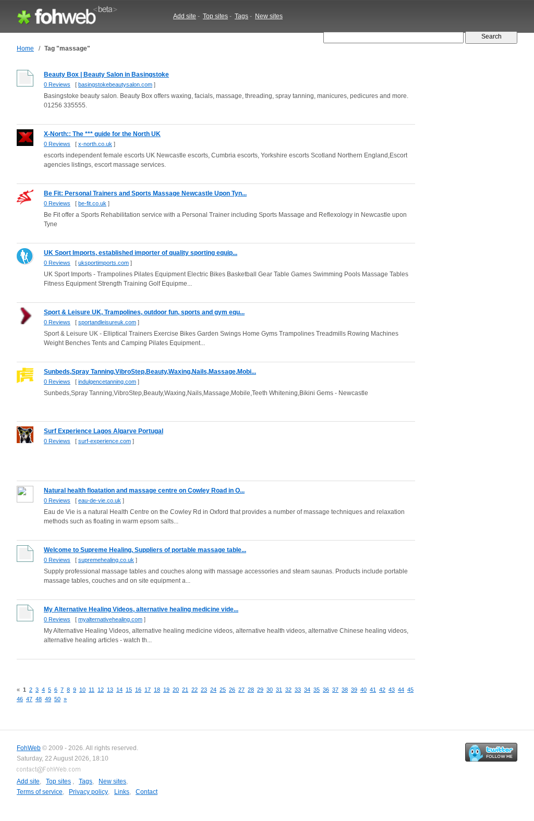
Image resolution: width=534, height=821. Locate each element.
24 (213, 690)
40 (363, 690)
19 (166, 690)
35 (316, 690)
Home (25, 48)
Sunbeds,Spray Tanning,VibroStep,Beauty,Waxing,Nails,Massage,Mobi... (150, 371)
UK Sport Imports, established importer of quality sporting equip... (140, 252)
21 (185, 690)
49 (48, 699)
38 (345, 690)
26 (232, 690)
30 (269, 690)
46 (20, 699)
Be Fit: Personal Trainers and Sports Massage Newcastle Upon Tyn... (145, 193)
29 (260, 690)
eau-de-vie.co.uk (99, 500)
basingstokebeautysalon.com (115, 84)
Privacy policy (88, 791)
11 (91, 690)
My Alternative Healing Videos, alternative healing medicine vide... (141, 609)
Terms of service (40, 791)
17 (147, 690)
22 (194, 690)
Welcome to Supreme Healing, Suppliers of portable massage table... (145, 550)
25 (223, 690)
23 (204, 690)
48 (38, 699)
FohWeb (29, 748)
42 (382, 690)
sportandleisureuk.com (107, 322)
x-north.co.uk (95, 144)
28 (251, 690)
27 (241, 690)
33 (298, 690)
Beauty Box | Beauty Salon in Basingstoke (106, 74)
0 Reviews (57, 84)
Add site (184, 16)
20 (176, 690)
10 (82, 690)
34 (307, 690)
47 (29, 699)
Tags (241, 16)
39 (354, 690)
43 (392, 690)
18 (157, 690)
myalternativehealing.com (110, 619)
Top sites (215, 16)
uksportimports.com (103, 263)
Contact (146, 791)
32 (288, 690)
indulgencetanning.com (107, 381)
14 (119, 690)
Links (121, 791)
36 (326, 690)
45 (410, 690)
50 (57, 699)
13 (110, 690)
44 (401, 690)
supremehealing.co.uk (106, 560)
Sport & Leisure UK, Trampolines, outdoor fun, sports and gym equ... (144, 312)
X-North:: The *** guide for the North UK (102, 134)
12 (101, 690)
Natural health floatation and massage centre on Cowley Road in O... (144, 490)
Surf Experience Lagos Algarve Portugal (103, 431)
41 (373, 690)
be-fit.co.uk (92, 203)
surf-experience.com (104, 441)
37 (335, 690)
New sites (269, 16)
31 (279, 690)
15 (129, 690)
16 (138, 690)
